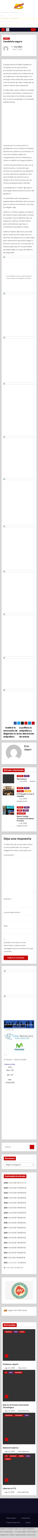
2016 (5, 1233)
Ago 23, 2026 (10, 1411)
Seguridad (8, 1332)
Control (21, 1456)
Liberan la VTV (9, 1488)
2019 (5, 1218)
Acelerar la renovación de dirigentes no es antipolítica (11, 732)
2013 (5, 1247)
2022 (6, 1203)
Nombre (8, 899)
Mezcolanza (22, 779)
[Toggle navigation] (7, 30)
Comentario (9, 855)
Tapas (26, 776)
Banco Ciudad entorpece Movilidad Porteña (25, 818)
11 (23, 1188)
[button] (28, 30)
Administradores (10, 1448)
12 (25, 1188)
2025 (6, 1188)
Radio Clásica (11, 1518)
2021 (5, 1208)
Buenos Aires (10, 1064)
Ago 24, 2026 (10, 1368)
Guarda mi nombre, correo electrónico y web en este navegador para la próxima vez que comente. (18, 947)
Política (6, 38)
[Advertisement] (19, 124)
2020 (6, 1213)
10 (22, 1188)
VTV (6, 1456)
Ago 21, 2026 (9, 1492)
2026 (6, 1183)
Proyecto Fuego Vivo (13, 1522)
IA (5, 1372)
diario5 (32, 781)
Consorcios (8, 1415)
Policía (22, 1332)
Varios (26, 810)
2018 (5, 1223)
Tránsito (7, 1459)
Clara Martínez (23, 1411)
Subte (19, 810)
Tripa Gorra (22, 1368)
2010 (5, 1263)
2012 (5, 1253)
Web (6, 926)
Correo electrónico (12, 912)
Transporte (21, 813)
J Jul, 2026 (22, 781)
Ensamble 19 (25, 1518)
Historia (20, 791)
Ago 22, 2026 (10, 1451)
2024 (6, 1193)
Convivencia (18, 1415)
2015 (5, 1237)
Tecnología (18, 1372)
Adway (28, 1522)
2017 (5, 1228)
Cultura (27, 791)
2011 (5, 1257)
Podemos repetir (10, 1364)
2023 (6, 1198)
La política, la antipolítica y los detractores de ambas (26, 732)
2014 (5, 1243)
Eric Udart (18, 47)
